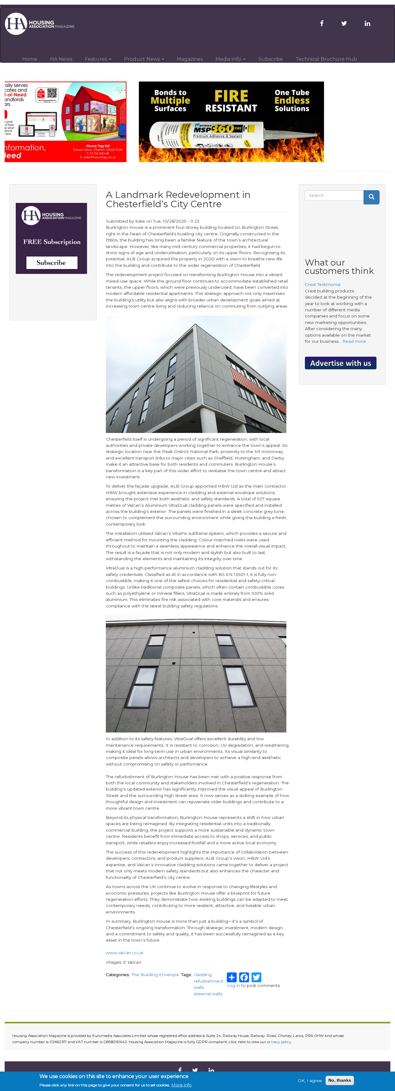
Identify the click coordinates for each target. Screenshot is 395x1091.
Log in (233, 985)
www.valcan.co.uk (124, 952)
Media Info (229, 59)
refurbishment (208, 981)
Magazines (190, 59)
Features (96, 59)
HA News (61, 59)
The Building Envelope (155, 974)
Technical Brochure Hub (326, 59)
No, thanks (339, 1080)
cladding (203, 974)
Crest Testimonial (322, 284)
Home (29, 59)
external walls (208, 993)
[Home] (43, 24)
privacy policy (279, 1042)
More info (181, 1084)
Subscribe (270, 59)
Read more (354, 341)
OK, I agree (310, 1080)
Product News (142, 59)
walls (199, 987)
